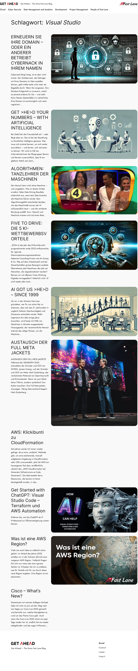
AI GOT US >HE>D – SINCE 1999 (29, 292)
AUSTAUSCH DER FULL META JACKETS (29, 347)
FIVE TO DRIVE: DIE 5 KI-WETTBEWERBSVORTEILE (29, 231)
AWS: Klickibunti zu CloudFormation (27, 437)
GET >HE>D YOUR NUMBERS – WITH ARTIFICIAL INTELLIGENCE (30, 120)
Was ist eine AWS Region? (28, 541)
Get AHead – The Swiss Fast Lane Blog (36, 3)
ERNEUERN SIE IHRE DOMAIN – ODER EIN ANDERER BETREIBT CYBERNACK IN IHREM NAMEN (27, 52)
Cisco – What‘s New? (26, 593)
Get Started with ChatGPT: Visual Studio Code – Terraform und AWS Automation (28, 500)
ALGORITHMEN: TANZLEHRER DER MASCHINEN (30, 174)
